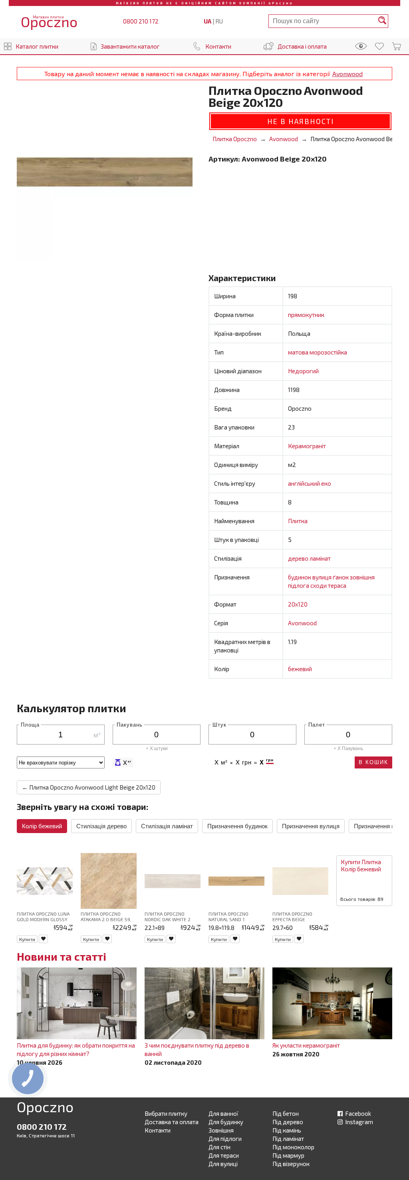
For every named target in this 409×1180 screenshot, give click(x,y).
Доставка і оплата (302, 46)
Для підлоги (225, 1138)
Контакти (218, 46)
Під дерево (287, 1121)
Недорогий (303, 370)
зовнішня (362, 577)
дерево (299, 558)
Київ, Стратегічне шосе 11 (46, 1135)
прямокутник (306, 314)
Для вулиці (223, 1163)
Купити (27, 939)
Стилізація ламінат (167, 826)
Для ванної (223, 1113)
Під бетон (285, 1113)
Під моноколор (293, 1146)
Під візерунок (291, 1163)
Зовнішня (221, 1130)
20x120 (298, 604)
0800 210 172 (141, 21)
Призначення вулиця (311, 826)
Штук (219, 724)
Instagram (358, 1121)
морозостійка (328, 352)
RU (219, 21)
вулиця (322, 577)
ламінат (320, 558)
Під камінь (286, 1130)
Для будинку (225, 1121)
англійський (304, 483)
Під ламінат (288, 1138)
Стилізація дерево (101, 826)
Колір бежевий (42, 826)
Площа (30, 724)
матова (299, 352)
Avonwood (347, 73)
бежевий (300, 668)
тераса (337, 585)
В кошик (373, 762)
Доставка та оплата (172, 1121)
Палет (316, 724)
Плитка (298, 520)
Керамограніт (307, 445)
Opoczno (45, 1108)
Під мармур (288, 1155)
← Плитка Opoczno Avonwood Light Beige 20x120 (88, 787)
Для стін (219, 1146)
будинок (300, 577)
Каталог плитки (37, 46)
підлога (299, 585)
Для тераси (223, 1155)
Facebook (357, 1113)
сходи (319, 585)
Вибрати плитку (166, 1113)
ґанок (341, 577)
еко (326, 483)
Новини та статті (61, 956)
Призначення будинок (237, 826)
